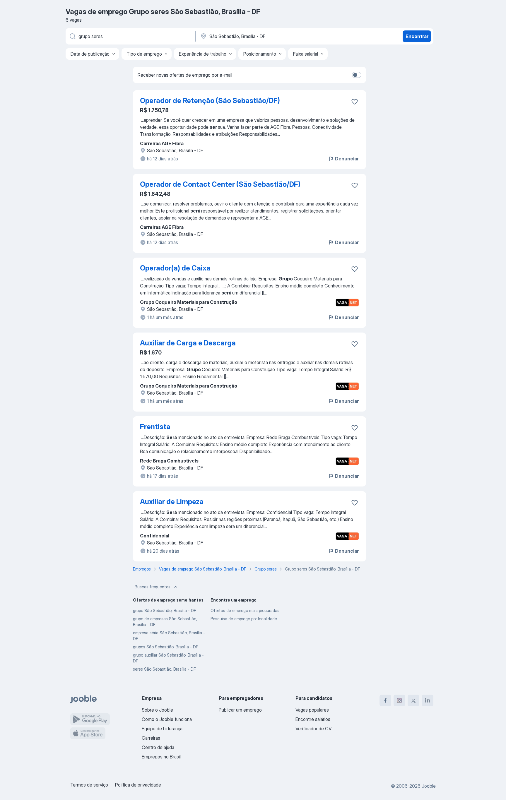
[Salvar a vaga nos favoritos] (354, 101)
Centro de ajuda (158, 747)
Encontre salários (312, 719)
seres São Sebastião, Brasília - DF (164, 669)
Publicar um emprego (240, 710)
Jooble (429, 786)
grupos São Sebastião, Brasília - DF (165, 646)
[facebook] (385, 700)
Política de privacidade (138, 785)
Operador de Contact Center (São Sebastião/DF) (220, 184)
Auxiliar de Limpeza (172, 501)
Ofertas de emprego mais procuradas (245, 610)
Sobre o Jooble (157, 710)
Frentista (155, 426)
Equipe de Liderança (162, 729)
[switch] (356, 75)
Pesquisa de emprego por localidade (244, 618)
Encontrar (417, 36)
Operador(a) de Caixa (175, 268)
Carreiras (151, 738)
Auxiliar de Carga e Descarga (188, 343)
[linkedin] (427, 700)
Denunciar (347, 159)
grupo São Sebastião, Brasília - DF (164, 610)
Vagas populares (312, 710)
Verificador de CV (313, 729)
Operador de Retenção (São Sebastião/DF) (210, 100)
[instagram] (399, 700)
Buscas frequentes (152, 586)
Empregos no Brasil (161, 757)
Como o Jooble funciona (167, 719)
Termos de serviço (89, 785)
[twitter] (413, 700)
